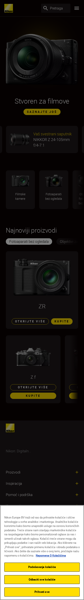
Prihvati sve (42, 592)
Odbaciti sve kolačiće (42, 579)
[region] (42, 552)
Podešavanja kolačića (42, 567)
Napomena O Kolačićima (51, 555)
